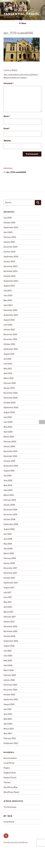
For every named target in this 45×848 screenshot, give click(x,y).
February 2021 (10, 383)
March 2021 (9, 378)
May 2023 (8, 300)
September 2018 (11, 524)
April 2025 (8, 232)
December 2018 (10, 510)
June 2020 (8, 422)
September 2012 (11, 743)
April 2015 (8, 724)
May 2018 (8, 544)
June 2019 (8, 480)
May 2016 (8, 660)
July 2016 (8, 651)
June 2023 (8, 295)
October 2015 (9, 695)
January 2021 (9, 388)
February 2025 (10, 237)
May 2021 (8, 369)
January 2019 (9, 505)
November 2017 (10, 573)
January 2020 (9, 446)
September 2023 (11, 281)
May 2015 (8, 719)
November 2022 (10, 310)
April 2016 (8, 665)
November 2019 (10, 456)
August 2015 (9, 704)
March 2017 (9, 612)
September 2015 (11, 699)
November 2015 (10, 690)
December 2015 (10, 685)
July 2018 (8, 534)
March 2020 (9, 437)
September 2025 (11, 227)
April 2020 (8, 432)
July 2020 (8, 417)
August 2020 (9, 412)
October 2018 (9, 519)
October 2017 (9, 578)
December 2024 (11, 247)
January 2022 (9, 329)
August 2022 (9, 320)
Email (7, 128)
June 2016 (8, 656)
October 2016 (9, 636)
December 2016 (10, 626)
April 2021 (8, 373)
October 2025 (9, 222)
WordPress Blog (10, 787)
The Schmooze (10, 807)
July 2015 (8, 709)
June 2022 (8, 325)
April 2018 (8, 549)
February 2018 (10, 558)
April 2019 (8, 490)
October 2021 (9, 344)
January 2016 (9, 680)
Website (7, 141)
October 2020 (9, 403)
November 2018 (10, 514)
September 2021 (11, 349)
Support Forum (10, 777)
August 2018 (9, 529)
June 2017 (8, 597)
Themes (7, 782)
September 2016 (11, 641)
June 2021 (8, 364)
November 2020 (11, 398)
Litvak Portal (9, 763)
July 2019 (8, 476)
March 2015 (9, 729)
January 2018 (9, 563)
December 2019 (10, 451)
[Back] (42, 422)
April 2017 (8, 607)
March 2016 (9, 670)
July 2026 (8, 218)
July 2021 (7, 359)
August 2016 (9, 646)
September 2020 (11, 407)
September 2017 (11, 583)
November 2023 (11, 271)
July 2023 (8, 291)
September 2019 (11, 466)
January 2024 (9, 261)
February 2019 (10, 500)
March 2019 (9, 495)
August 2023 (9, 286)
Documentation (10, 758)
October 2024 (9, 252)
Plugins (7, 768)
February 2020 (10, 441)
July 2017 (7, 592)
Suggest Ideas (10, 773)
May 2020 (8, 427)
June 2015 (8, 714)
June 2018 (8, 539)
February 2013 (10, 738)
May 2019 (8, 485)
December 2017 (10, 568)
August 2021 (9, 354)
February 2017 (10, 617)
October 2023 (9, 276)
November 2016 (10, 631)
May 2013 (8, 733)
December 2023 (11, 266)
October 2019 (9, 461)
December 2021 (10, 334)
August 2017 (9, 588)
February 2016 (10, 675)
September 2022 (11, 315)
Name (7, 116)
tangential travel (21, 14)
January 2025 (9, 242)
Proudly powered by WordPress (16, 842)
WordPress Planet (11, 792)
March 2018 (9, 553)
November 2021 (10, 339)
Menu (23, 23)
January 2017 (9, 622)
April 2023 (8, 305)
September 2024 (11, 257)
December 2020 (11, 393)
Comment (9, 83)
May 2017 (8, 602)
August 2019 (9, 471)
